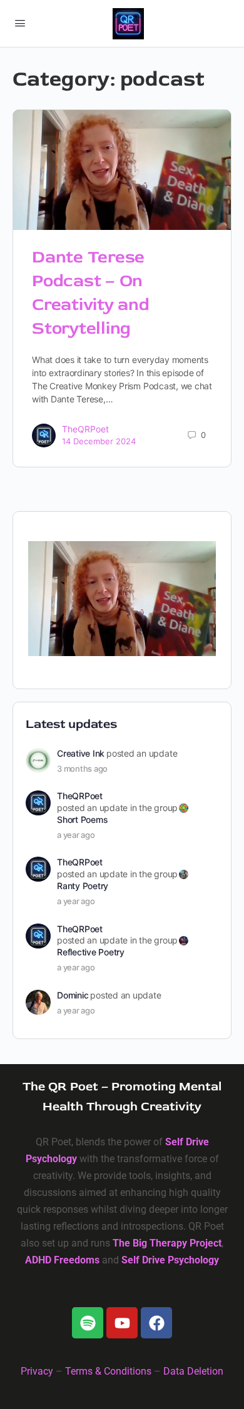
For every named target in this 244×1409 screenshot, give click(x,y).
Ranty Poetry (82, 885)
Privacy (37, 1371)
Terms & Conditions (108, 1371)
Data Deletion (193, 1371)
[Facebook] (156, 1322)
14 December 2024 (99, 441)
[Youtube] (122, 1322)
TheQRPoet (85, 429)
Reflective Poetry (91, 952)
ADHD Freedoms (62, 1260)
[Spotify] (87, 1322)
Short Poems (82, 819)
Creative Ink (80, 753)
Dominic (72, 995)
